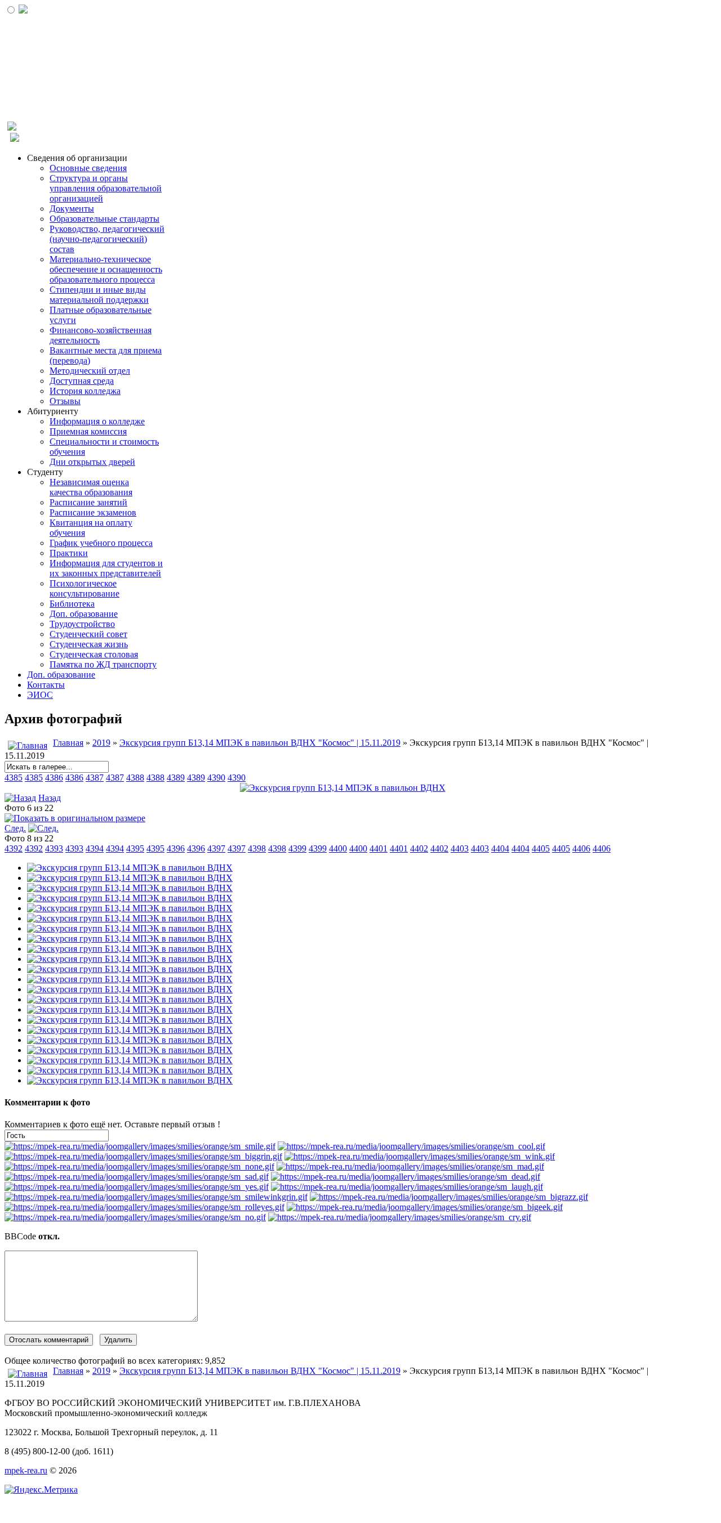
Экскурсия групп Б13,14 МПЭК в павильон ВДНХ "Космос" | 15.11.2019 (259, 742)
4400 (338, 848)
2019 (101, 742)
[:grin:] (143, 1156)
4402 (419, 848)
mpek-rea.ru (26, 1470)
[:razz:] (449, 1197)
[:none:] (139, 1166)
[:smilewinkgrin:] (156, 1197)
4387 (95, 777)
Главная (68, 742)
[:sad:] (137, 1176)
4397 (216, 848)
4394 (95, 848)
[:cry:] (399, 1217)
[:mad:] (410, 1166)
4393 (54, 848)
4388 (135, 777)
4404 (500, 848)
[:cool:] (411, 1146)
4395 (135, 848)
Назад (49, 798)
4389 (176, 777)
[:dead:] (405, 1176)
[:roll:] (144, 1207)
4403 (460, 848)
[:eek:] (425, 1207)
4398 (257, 848)
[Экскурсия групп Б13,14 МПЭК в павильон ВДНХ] (343, 787)
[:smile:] (140, 1146)
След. (15, 828)
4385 (14, 777)
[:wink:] (419, 1156)
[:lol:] (407, 1186)
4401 (379, 848)
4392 (14, 848)
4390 (216, 777)
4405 (541, 848)
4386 (54, 777)
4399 (297, 848)
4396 (176, 848)
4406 (581, 848)
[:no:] (135, 1217)
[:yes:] (137, 1186)
